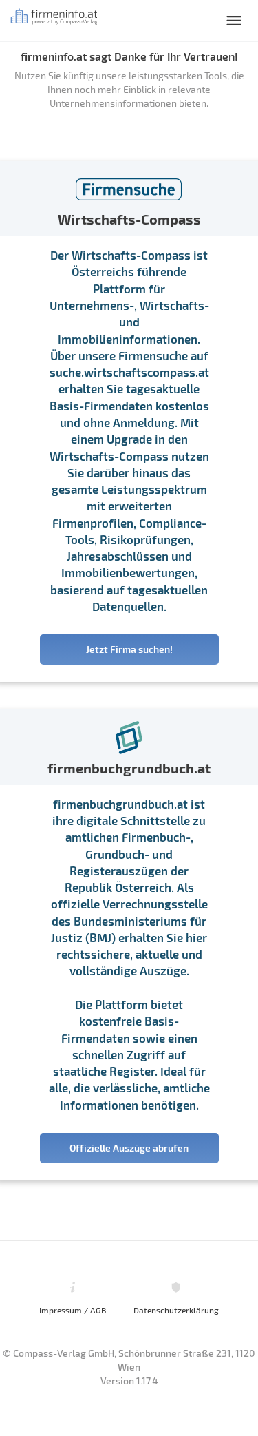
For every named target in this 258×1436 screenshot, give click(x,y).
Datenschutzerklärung (176, 1310)
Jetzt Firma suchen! (129, 649)
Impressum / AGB (72, 1310)
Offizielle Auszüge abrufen (129, 1148)
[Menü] (234, 20)
